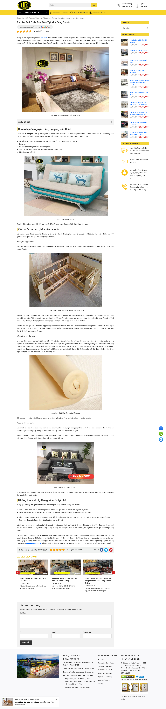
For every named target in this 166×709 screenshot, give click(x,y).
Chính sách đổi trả (99, 13)
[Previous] (18, 572)
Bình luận (23, 613)
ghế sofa (44, 38)
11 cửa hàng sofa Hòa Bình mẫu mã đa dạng (33, 579)
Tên (21, 632)
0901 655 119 (127, 6)
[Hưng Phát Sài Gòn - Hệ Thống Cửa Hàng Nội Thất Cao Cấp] (31, 5)
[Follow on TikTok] (129, 659)
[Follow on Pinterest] (135, 659)
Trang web (87, 632)
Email (53, 632)
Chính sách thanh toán (60, 13)
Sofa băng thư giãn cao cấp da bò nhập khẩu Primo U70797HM (35, 702)
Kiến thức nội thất (32, 18)
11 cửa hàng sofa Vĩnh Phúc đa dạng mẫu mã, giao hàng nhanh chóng (98, 580)
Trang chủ (20, 18)
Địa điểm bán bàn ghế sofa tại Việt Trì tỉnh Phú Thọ (64, 579)
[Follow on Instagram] (126, 659)
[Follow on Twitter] (132, 659)
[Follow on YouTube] (138, 659)
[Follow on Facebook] (123, 659)
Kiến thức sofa (45, 18)
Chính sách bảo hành (81, 13)
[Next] (113, 572)
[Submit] (94, 5)
